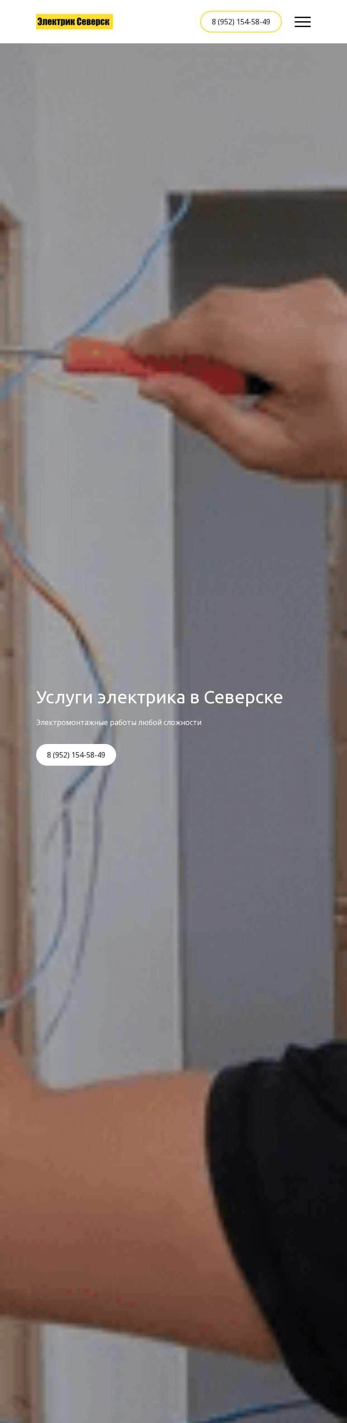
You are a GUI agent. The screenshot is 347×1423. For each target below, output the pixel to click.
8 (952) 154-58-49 (241, 22)
